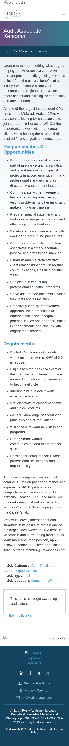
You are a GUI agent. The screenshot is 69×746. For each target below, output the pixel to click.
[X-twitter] (39, 673)
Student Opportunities (20, 571)
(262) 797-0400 (33, 718)
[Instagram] (47, 673)
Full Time (31, 576)
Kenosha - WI (41, 580)
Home (7, 51)
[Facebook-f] (30, 673)
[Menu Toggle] (63, 16)
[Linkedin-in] (21, 673)
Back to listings (20, 615)
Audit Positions (42, 565)
